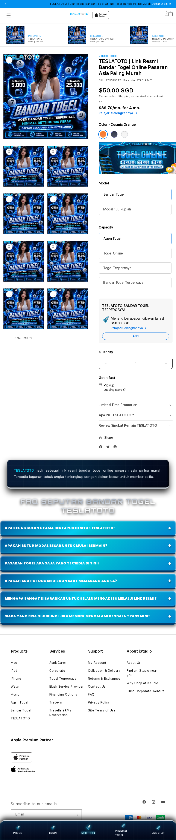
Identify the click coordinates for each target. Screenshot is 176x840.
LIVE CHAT (158, 832)
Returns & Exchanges (104, 678)
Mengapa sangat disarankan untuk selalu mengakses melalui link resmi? (81, 598)
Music (15, 694)
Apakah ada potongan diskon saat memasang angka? (61, 580)
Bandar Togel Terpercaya (123, 283)
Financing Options (63, 694)
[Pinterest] (116, 448)
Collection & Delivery (104, 670)
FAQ (91, 694)
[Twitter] (109, 448)
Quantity (106, 352)
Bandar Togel (113, 194)
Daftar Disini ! (160, 3)
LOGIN (53, 832)
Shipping (124, 96)
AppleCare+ (58, 662)
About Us (134, 662)
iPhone (16, 678)
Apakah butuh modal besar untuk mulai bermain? (56, 545)
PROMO (18, 832)
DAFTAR (88, 833)
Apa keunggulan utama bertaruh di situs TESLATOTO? (60, 528)
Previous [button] (5, 4)
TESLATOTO (24, 470)
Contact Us (97, 686)
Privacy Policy (99, 702)
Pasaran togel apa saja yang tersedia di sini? (52, 563)
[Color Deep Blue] (114, 134)
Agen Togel (112, 238)
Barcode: (129, 80)
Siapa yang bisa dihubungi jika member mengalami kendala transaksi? (77, 616)
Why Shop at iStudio (142, 683)
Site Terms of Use (101, 710)
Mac (14, 662)
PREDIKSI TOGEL (121, 833)
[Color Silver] (124, 134)
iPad (14, 670)
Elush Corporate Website (146, 691)
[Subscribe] (77, 814)
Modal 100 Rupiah (117, 209)
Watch (16, 686)
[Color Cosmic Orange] (103, 134)
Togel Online (113, 253)
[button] (8, 15)
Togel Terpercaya (117, 268)
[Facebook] (102, 448)
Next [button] (170, 4)
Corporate (57, 670)
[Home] (79, 13)
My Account (97, 662)
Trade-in (55, 702)
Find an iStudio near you (142, 673)
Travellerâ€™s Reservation (60, 713)
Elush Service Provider (66, 686)
